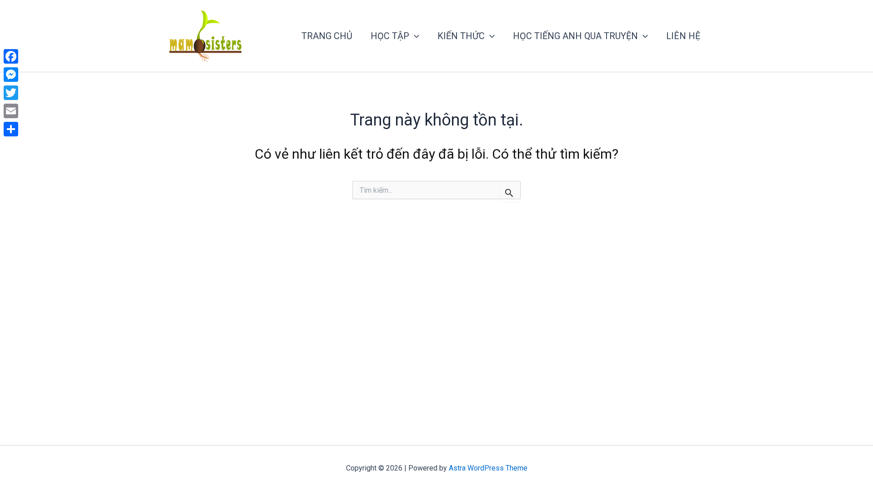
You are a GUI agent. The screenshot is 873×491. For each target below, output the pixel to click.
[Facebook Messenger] (11, 74)
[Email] (11, 111)
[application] (414, 36)
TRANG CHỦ (326, 35)
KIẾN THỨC (461, 35)
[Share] (11, 129)
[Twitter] (11, 93)
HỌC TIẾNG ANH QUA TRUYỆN (575, 35)
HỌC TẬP (390, 35)
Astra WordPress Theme (488, 468)
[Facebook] (11, 56)
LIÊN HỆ (683, 35)
